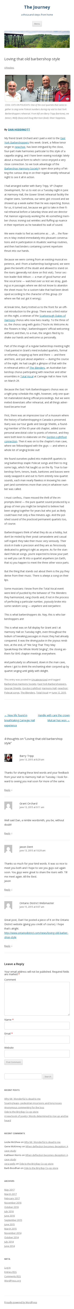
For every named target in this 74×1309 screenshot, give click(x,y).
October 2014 (11, 1237)
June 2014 (9, 1246)
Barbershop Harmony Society (21, 168)
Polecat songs (12, 692)
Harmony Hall (49, 688)
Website (9, 1047)
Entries (10, 1272)
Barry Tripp (27, 756)
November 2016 (12, 1202)
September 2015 (13, 1220)
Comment (10, 979)
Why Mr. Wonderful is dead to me (22, 1098)
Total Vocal (26, 376)
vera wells (9, 1163)
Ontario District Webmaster (37, 903)
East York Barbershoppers (52, 684)
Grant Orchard (28, 803)
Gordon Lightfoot (31, 688)
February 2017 (12, 1198)
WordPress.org (12, 1280)
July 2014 (9, 1241)
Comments (12, 1276)
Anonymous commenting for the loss (24, 1107)
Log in (7, 1267)
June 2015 (9, 1224)
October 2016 (11, 1207)
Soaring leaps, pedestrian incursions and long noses (33, 1103)
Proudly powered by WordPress (20, 1302)
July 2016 (9, 1211)
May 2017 (9, 1189)
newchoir (20, 147)
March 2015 (10, 1228)
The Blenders (37, 367)
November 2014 (12, 1233)
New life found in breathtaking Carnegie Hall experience (19, 720)
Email (8, 1033)
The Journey (37, 7)
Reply (7, 790)
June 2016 (9, 1215)
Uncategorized (39, 679)
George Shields (12, 688)
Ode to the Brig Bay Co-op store (21, 1111)
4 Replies (9, 67)
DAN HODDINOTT (19, 129)
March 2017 (10, 1194)
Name (9, 1019)
